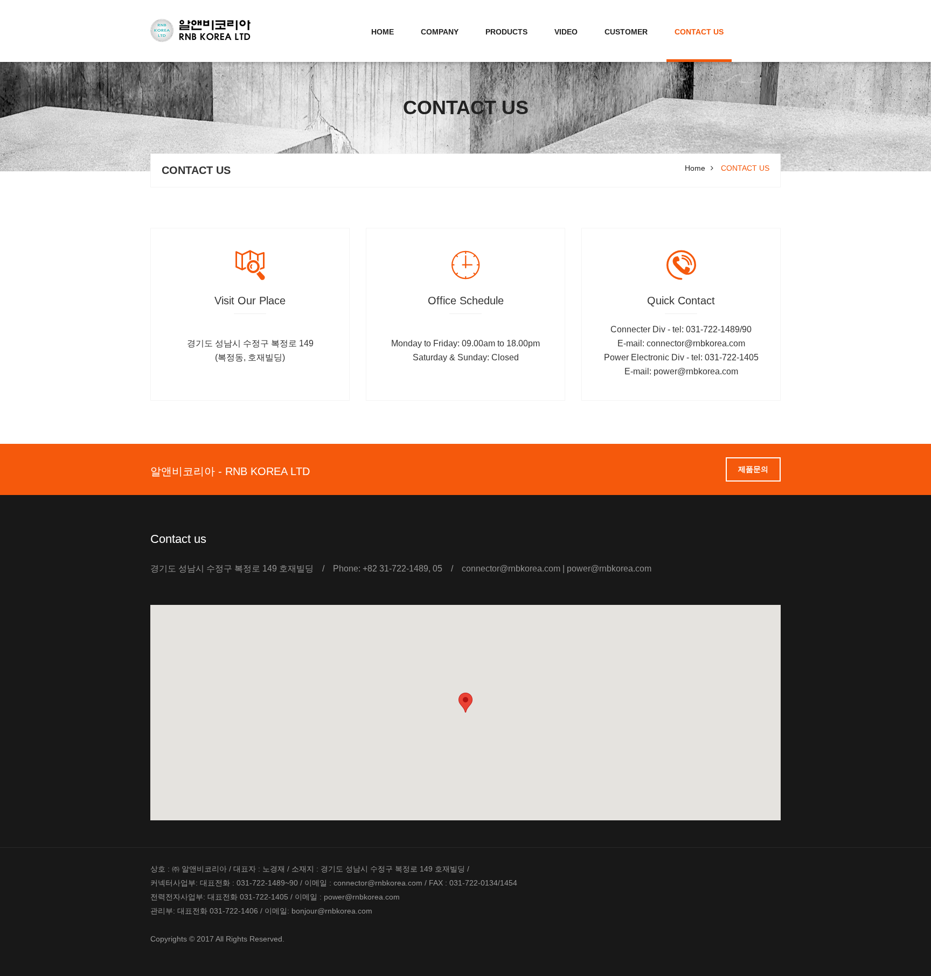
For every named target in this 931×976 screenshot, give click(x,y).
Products (506, 31)
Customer (626, 31)
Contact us (699, 31)
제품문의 (753, 469)
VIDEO (566, 31)
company (439, 31)
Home (382, 31)
